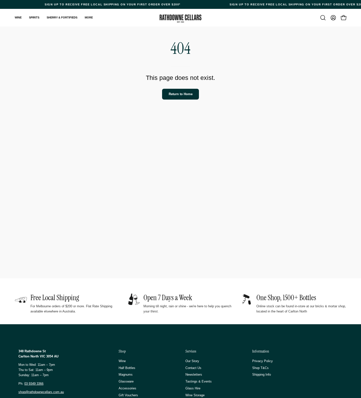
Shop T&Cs (260, 367)
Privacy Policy (262, 361)
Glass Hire (192, 388)
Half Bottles (127, 367)
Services (190, 351)
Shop (122, 351)
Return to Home (181, 94)
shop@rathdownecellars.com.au (41, 392)
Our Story (192, 361)
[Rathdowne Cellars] (180, 19)
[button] (323, 18)
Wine (122, 361)
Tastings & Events (198, 381)
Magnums (126, 374)
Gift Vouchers (128, 395)
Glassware (126, 381)
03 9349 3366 (33, 383)
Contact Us (193, 367)
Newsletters (193, 374)
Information (260, 351)
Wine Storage (195, 395)
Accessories (127, 388)
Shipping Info (261, 374)
